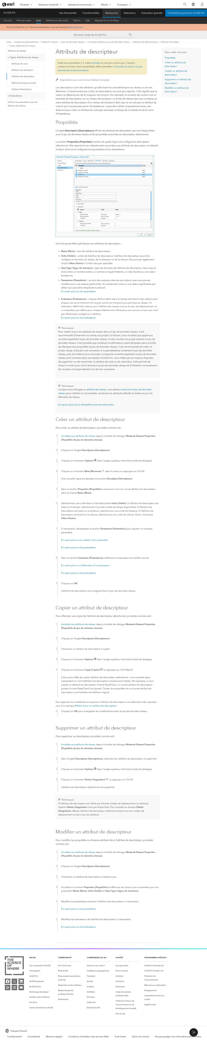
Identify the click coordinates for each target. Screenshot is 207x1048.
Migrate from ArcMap (107, 20)
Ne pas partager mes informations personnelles (178, 1036)
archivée (95, 63)
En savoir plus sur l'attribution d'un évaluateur (85, 565)
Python (76, 20)
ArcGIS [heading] (32, 957)
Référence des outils (57, 20)
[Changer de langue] (193, 4)
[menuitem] (41, 965)
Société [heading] (119, 957)
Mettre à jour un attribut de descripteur (96, 705)
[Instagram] (14, 987)
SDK (87, 20)
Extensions (129, 12)
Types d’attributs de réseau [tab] (24, 57)
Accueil (8, 20)
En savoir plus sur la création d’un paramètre (84, 540)
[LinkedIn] (21, 981)
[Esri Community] (7, 987)
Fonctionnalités (91, 12)
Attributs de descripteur (22, 76)
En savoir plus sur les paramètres (78, 291)
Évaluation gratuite (152, 12)
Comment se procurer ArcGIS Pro (186, 12)
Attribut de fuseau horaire (23, 83)
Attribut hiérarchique (21, 89)
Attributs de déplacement (145, 42)
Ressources (111, 12)
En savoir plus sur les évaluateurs (78, 317)
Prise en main (24, 20)
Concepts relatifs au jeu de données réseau (109, 42)
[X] (14, 981)
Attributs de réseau (170, 42)
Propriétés (170, 57)
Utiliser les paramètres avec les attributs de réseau (23, 104)
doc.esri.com (76, 27)
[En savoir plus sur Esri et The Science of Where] (14, 966)
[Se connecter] (202, 4)
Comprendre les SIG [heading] (96, 957)
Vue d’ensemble (68, 12)
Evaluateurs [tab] (16, 95)
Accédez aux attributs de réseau (78, 436)
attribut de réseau (96, 389)
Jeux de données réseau (72, 42)
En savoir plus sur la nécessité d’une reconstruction (86, 404)
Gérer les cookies (140, 1036)
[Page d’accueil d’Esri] (8, 4)
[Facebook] (7, 981)
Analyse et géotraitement (26, 42)
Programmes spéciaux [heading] (155, 957)
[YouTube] (21, 987)
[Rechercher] (185, 4)
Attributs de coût (19, 63)
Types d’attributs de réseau (22, 45)
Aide (38, 20)
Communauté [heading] (65, 957)
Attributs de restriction (22, 70)
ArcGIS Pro (9, 12)
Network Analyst (49, 42)
